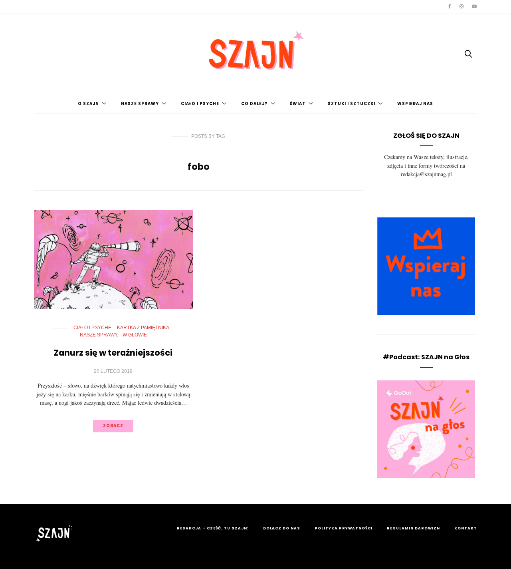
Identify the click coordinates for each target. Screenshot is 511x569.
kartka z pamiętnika (143, 327)
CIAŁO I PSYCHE (200, 104)
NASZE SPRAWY (140, 104)
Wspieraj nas (415, 104)
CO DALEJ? (254, 104)
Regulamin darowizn (413, 528)
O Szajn (88, 104)
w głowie (135, 335)
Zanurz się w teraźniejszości (113, 352)
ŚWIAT (298, 104)
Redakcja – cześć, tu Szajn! (213, 528)
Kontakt (465, 528)
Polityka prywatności (343, 528)
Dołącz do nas (281, 528)
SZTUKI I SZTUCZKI (351, 104)
